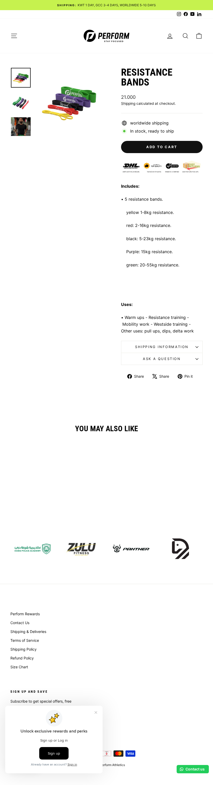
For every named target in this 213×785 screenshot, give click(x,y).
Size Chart (19, 667)
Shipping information (162, 347)
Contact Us (19, 622)
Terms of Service (24, 640)
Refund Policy (22, 658)
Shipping (128, 103)
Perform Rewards (25, 614)
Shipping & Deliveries (28, 631)
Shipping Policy (23, 649)
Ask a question (162, 359)
